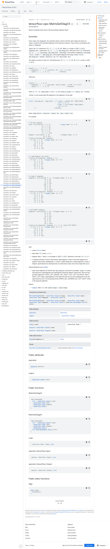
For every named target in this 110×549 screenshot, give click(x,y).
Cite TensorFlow (72, 538)
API (36, 2)
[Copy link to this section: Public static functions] (51, 479)
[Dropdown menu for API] (39, 2)
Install (21, 2)
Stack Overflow (72, 532)
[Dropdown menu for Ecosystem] (52, 2)
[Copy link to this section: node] (34, 438)
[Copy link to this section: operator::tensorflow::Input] (52, 451)
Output (48, 140)
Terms (27, 545)
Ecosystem (46, 2)
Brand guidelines (72, 535)
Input (63, 124)
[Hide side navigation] (20, 546)
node (30, 324)
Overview (5, 11)
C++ (19, 11)
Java (24, 11)
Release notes (71, 530)
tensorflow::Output (68, 316)
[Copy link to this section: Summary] (39, 37)
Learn (28, 2)
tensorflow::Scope (52, 296)
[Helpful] (87, 19)
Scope (40, 250)
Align (31, 339)
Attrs (45, 267)
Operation (63, 312)
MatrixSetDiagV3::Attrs (78, 302)
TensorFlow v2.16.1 (9, 7)
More (56, 2)
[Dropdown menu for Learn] (32, 2)
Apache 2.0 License (39, 512)
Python (13, 11)
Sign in (106, 2)
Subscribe (89, 545)
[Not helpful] (89, 19)
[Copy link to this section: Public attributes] (45, 355)
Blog (26, 527)
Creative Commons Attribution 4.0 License (71, 510)
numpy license (52, 513)
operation (32, 312)
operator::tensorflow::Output (39, 330)
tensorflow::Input (74, 296)
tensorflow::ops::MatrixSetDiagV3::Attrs (40, 348)
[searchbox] (11, 16)
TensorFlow (31, 19)
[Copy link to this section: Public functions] (45, 388)
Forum (27, 530)
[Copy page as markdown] (77, 24)
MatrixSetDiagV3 (34, 296)
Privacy (32, 545)
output (31, 316)
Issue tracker (71, 527)
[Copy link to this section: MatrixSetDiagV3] (43, 393)
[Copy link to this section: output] (35, 373)
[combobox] (72, 2)
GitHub (99, 2)
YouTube (27, 538)
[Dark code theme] (86, 66)
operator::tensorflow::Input (39, 327)
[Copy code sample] (89, 66)
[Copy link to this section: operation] (38, 360)
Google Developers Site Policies (62, 512)
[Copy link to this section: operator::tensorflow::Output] (53, 464)
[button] (11, 24)
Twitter (27, 535)
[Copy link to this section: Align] (34, 484)
